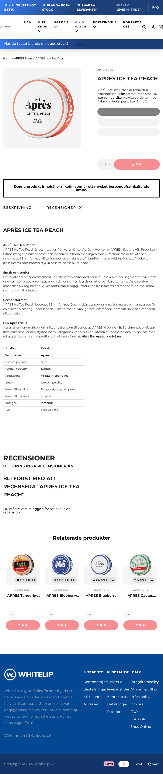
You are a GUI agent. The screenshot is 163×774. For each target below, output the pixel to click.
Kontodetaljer (95, 682)
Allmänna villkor (144, 689)
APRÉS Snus (23, 58)
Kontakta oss (118, 697)
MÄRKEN (60, 22)
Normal (46, 368)
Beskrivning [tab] (17, 208)
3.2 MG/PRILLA (64, 580)
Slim (44, 362)
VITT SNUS (42, 24)
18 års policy (140, 697)
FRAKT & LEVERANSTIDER (129, 7)
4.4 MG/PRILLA (103, 580)
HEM (28, 22)
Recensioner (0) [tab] (64, 208)
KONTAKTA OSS (132, 24)
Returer (113, 712)
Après (45, 355)
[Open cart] (161, 27)
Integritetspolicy (145, 682)
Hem (7, 58)
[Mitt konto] (152, 27)
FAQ (155, 7)
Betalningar (117, 704)
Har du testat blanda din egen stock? (36, 44)
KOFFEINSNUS (105, 22)
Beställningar (95, 689)
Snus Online (141, 727)
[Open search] (144, 27)
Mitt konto (93, 697)
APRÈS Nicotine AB (54, 375)
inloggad (36, 509)
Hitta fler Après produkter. (102, 336)
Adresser (91, 704)
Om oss (137, 704)
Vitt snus (47, 403)
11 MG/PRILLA (26, 580)
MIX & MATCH (80, 24)
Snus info (138, 719)
